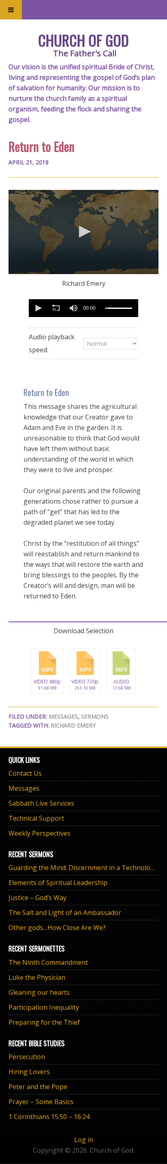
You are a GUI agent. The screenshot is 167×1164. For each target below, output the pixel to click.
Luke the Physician (37, 977)
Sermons (95, 716)
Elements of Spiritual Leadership (58, 882)
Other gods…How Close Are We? (57, 927)
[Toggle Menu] (11, 9)
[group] (73, 308)
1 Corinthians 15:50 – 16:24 (49, 1116)
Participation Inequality (44, 1007)
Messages (63, 716)
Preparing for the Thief (44, 1022)
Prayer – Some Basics (41, 1101)
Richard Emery (73, 725)
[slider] (118, 308)
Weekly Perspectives (40, 833)
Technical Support (36, 818)
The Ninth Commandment (48, 962)
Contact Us (25, 773)
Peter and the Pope (38, 1086)
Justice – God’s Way (37, 897)
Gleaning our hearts (39, 992)
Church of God (83, 40)
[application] (84, 232)
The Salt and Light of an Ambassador (65, 912)
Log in (83, 1139)
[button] (83, 231)
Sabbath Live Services (41, 803)
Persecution (27, 1056)
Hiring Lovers (29, 1071)
